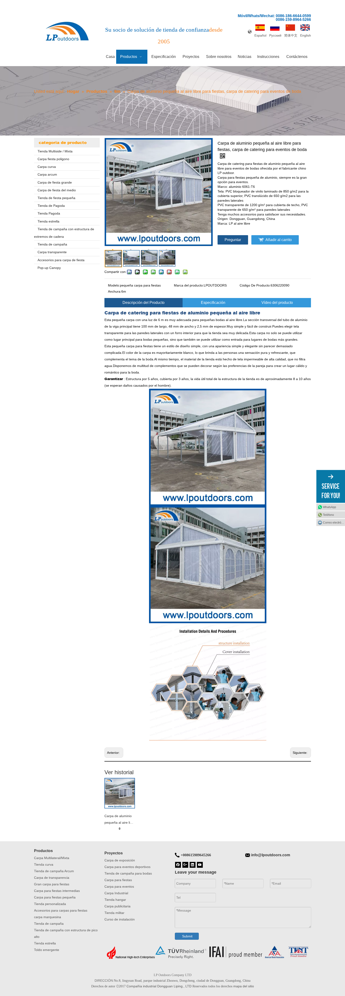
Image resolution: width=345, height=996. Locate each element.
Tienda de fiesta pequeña (56, 198)
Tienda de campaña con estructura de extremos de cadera (64, 232)
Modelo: (114, 285)
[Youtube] (200, 864)
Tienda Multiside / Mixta (55, 151)
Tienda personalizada (50, 904)
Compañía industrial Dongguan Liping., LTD (159, 986)
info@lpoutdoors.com (270, 855)
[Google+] (185, 864)
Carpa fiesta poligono (53, 159)
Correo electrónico (334, 522)
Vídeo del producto (277, 303)
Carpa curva (47, 167)
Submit (187, 936)
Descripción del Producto (144, 303)
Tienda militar (114, 913)
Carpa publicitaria (117, 906)
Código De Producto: (255, 285)
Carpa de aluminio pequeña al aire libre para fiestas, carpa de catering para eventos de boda (119, 820)
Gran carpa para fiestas (51, 884)
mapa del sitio (243, 986)
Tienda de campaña (52, 244)
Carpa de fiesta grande (55, 182)
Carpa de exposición (119, 860)
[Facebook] (178, 864)
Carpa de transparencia (51, 877)
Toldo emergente (46, 950)
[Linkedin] (193, 864)
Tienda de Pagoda (51, 206)
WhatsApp (329, 507)
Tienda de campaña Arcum (54, 871)
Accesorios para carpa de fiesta (61, 260)
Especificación (213, 303)
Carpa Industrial (116, 893)
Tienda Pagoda (49, 213)
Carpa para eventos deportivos (127, 867)
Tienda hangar (115, 900)
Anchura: (114, 291)
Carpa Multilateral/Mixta (51, 858)
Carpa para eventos (119, 886)
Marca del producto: (189, 285)
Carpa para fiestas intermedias (57, 891)
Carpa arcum (47, 174)
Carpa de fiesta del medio (57, 190)
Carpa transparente (52, 252)
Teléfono (328, 515)
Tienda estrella (48, 221)
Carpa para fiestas (118, 880)
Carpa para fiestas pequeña (55, 897)
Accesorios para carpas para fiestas (60, 910)
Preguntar (233, 240)
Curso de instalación (119, 919)
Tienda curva (43, 864)
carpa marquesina (47, 917)
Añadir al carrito (278, 240)
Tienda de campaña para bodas (128, 873)
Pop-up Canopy (49, 268)
